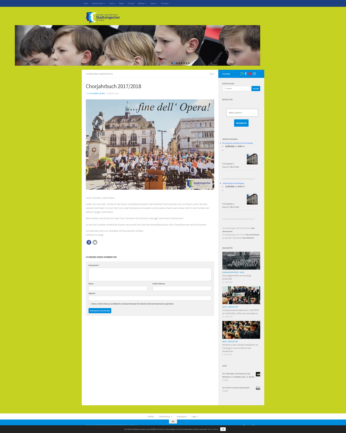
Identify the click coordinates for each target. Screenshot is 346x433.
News (121, 3)
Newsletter (233, 307)
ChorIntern (92, 73)
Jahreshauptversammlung (233, 183)
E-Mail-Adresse (158, 283)
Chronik (131, 3)
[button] (172, 63)
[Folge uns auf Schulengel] (241, 73)
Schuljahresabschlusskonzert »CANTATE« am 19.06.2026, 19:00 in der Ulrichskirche (240, 312)
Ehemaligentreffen (230, 272)
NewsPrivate (106, 73)
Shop (152, 3)
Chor (111, 3)
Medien (141, 3)
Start (86, 3)
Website (92, 293)
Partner (151, 416)
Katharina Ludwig (97, 93)
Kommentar (94, 265)
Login (194, 416)
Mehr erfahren (213, 429)
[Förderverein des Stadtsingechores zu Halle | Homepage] (103, 18)
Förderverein (97, 3)
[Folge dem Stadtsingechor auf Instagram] (254, 73)
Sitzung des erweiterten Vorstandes (237, 143)
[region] (173, 45)
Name (91, 283)
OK (223, 429)
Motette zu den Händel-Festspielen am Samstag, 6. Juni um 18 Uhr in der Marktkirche (240, 348)
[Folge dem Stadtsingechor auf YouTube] (250, 73)
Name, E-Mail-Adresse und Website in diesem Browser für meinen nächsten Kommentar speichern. (133, 304)
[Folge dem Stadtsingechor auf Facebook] (245, 73)
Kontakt (164, 3)
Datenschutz (164, 416)
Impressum (182, 416)
